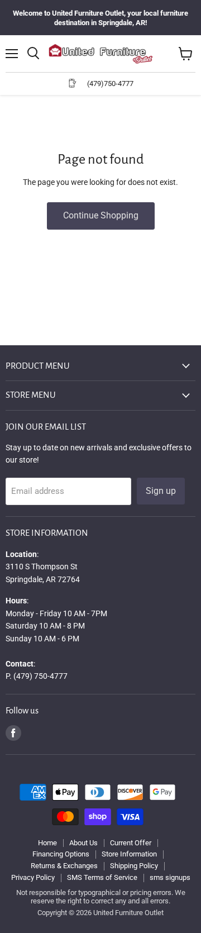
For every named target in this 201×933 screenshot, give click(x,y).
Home (47, 843)
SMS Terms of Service (102, 877)
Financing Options (60, 854)
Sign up (161, 490)
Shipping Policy (134, 865)
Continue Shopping (100, 215)
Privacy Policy (33, 877)
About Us (83, 843)
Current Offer (130, 843)
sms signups (170, 877)
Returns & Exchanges (64, 865)
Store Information (129, 854)
